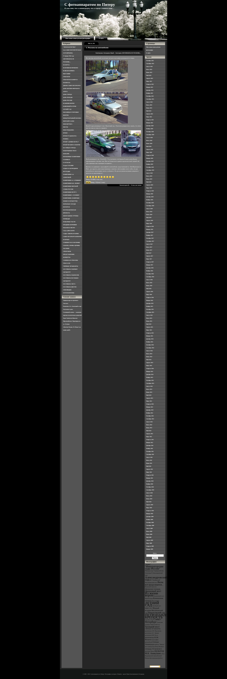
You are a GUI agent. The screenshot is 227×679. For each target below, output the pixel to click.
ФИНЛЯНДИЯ (67, 290)
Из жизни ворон (151, 594)
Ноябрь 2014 (149, 342)
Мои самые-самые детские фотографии (77, 38)
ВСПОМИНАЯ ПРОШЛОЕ (70, 67)
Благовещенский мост (151, 582)
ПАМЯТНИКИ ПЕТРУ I (70, 192)
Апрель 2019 (149, 185)
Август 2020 (149, 137)
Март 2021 (149, 116)
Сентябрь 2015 (150, 312)
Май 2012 (148, 430)
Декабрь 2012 (149, 410)
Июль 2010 (149, 495)
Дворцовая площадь (152, 589)
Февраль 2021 (150, 119)
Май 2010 (148, 501)
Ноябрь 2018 (149, 199)
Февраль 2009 (150, 546)
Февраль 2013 (150, 404)
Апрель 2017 (149, 256)
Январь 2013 (149, 407)
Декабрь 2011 (149, 445)
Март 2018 (149, 223)
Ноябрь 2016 (149, 270)
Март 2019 (149, 188)
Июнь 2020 (149, 143)
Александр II (148, 573)
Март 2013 (149, 401)
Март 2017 (149, 259)
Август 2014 (149, 350)
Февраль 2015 (150, 333)
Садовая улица (149, 619)
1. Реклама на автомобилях (97, 48)
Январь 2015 (149, 336)
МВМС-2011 (148, 608)
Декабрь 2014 (149, 339)
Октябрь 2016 (150, 273)
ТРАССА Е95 (66, 263)
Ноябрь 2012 (149, 413)
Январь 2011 (149, 478)
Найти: (155, 553)
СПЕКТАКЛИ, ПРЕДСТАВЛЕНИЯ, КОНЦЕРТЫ (68, 254)
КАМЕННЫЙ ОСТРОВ (69, 106)
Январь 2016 (149, 300)
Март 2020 (149, 152)
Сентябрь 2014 (150, 347)
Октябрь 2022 (150, 60)
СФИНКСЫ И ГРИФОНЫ (70, 260)
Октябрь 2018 (150, 202)
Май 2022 (148, 75)
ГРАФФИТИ (66, 76)
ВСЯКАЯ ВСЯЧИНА (68, 70)
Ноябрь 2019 (149, 164)
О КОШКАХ (66, 159)
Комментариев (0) (124, 185)
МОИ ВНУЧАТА (67, 124)
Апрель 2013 (149, 398)
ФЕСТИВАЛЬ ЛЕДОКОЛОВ (71, 275)
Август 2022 (149, 66)
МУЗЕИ (65, 133)
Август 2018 (149, 208)
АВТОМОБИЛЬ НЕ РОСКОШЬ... (131, 53)
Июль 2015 (149, 318)
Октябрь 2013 (150, 380)
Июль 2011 (149, 460)
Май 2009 (148, 537)
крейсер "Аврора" (159, 644)
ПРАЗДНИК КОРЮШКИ (70, 224)
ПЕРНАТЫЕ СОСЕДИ (69, 204)
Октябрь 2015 (150, 309)
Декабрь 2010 (149, 481)
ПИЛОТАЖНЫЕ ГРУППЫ (70, 216)
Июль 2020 (149, 140)
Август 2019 (149, 173)
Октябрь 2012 (150, 416)
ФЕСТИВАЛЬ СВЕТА (69, 284)
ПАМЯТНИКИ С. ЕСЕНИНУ (71, 195)
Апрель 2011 (149, 469)
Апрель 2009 (149, 540)
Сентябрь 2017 (150, 241)
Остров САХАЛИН (68, 165)
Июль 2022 (149, 69)
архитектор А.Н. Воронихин (153, 631)
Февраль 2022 (150, 84)
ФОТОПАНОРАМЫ (68, 292)
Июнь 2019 (149, 179)
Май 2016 (148, 288)
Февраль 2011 (150, 475)
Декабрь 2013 (149, 374)
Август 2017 (149, 244)
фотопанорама (154, 658)
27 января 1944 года (68, 56)
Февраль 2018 (150, 226)
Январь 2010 (149, 513)
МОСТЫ (65, 127)
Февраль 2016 (150, 297)
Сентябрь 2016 (150, 276)
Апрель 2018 (149, 220)
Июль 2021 (149, 105)
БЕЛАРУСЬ (66, 64)
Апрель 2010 (149, 504)
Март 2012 (149, 436)
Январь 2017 (149, 265)
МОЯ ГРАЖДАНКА (68, 130)
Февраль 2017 (150, 262)
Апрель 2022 (149, 78)
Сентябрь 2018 (150, 205)
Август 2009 (149, 528)
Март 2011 (149, 472)
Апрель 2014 (149, 362)
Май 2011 (148, 466)
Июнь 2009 (149, 534)
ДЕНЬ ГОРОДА (67, 94)
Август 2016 (149, 279)
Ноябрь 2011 (149, 448)
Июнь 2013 (149, 392)
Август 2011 (149, 457)
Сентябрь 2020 (150, 134)
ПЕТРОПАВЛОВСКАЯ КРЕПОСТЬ (162, 616)
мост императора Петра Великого (154, 646)
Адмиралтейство (159, 570)
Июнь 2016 (149, 285)
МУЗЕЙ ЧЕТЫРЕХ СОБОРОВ (71, 144)
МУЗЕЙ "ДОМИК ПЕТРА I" (71, 141)
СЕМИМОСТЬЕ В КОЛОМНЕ (71, 242)
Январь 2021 (149, 122)
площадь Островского (153, 649)
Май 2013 (148, 395)
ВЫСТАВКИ (66, 73)
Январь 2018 (149, 229)
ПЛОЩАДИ (66, 218)
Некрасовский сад (156, 612)
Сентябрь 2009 (150, 525)
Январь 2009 (149, 549)
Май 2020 (148, 146)
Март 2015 (149, 330)
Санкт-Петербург (153, 620)
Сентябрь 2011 (150, 454)
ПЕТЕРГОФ (66, 207)
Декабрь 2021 (149, 90)
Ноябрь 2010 (149, 484)
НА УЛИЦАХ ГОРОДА (69, 147)
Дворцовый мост (153, 591)
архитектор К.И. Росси (151, 635)
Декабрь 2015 (149, 303)
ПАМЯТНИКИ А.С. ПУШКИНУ (72, 180)
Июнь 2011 (149, 463)
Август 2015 (149, 315)
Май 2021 (148, 111)
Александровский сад (156, 578)
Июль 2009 (149, 531)
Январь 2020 (149, 158)
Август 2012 (149, 421)
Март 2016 (149, 294)
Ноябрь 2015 (149, 306)
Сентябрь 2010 (150, 490)
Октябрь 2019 (150, 167)
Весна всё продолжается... (154, 583)
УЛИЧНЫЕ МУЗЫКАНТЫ (70, 266)
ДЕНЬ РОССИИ (67, 100)
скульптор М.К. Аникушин (154, 652)
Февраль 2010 (150, 510)
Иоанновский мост (158, 596)
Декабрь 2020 (149, 125)
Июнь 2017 (149, 250)
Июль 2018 (149, 211)
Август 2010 (149, 493)
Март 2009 (149, 543)
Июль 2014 (149, 353)
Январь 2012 (149, 442)
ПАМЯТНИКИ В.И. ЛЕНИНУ (71, 183)
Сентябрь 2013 (150, 383)
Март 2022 (149, 81)
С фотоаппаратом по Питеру (89, 4)
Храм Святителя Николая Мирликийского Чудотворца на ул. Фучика (71, 321)
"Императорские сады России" (154, 567)
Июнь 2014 (149, 356)
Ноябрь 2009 (149, 519)
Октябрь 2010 (150, 487)
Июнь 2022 (149, 72)
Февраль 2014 (150, 368)
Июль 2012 (149, 424)
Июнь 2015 (149, 321)
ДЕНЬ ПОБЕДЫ (67, 97)
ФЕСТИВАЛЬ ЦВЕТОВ (69, 287)
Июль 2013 (149, 389)
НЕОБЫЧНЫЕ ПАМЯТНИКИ (71, 156)
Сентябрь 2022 (150, 63)
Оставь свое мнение (136, 185)
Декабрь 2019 (149, 161)
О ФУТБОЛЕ (66, 162)
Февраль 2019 (150, 191)
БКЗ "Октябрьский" (154, 580)
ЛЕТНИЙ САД (67, 109)
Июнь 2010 (149, 498)
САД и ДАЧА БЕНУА (68, 230)
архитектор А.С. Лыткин (152, 633)
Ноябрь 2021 (149, 93)
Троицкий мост (152, 626)
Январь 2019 (149, 193)
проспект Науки (149, 651)
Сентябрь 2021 (150, 99)
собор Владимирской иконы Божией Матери (154, 656)
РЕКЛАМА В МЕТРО (69, 227)
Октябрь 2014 (150, 344)
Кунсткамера (155, 600)
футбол (160, 658)
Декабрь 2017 (149, 232)
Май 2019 (148, 182)
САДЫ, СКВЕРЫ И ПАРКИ (71, 233)
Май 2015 (148, 324)
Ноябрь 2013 (149, 377)
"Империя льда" (149, 570)
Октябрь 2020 (150, 131)
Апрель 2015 (149, 327)
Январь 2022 (149, 87)
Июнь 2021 (149, 108)
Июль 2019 (149, 176)
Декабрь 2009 (149, 516)
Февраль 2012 (150, 439)
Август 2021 (149, 102)
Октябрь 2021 (150, 96)
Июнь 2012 (149, 427)
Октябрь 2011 (150, 451)
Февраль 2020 (150, 155)
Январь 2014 (149, 371)
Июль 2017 (149, 247)
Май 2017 (148, 253)
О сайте (101, 38)
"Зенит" (148, 564)
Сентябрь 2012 (150, 419)
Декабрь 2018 (149, 196)
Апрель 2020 (149, 149)
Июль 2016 (149, 282)
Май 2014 (148, 359)
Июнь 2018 (149, 214)
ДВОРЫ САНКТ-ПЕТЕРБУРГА (72, 85)
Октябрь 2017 (150, 238)
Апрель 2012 (149, 433)
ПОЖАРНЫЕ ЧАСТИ (69, 221)
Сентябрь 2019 (150, 170)
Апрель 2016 (149, 291)
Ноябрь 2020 (149, 128)
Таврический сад (155, 624)
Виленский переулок (151, 586)
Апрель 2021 (149, 114)
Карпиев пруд (149, 598)
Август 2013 (149, 386)
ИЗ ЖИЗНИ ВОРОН (68, 103)
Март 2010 (149, 507)
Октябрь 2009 (150, 522)
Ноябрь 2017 (149, 235)
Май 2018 (148, 217)
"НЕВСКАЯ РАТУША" (69, 47)
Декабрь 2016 (149, 267)
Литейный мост (156, 606)
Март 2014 (149, 365)
